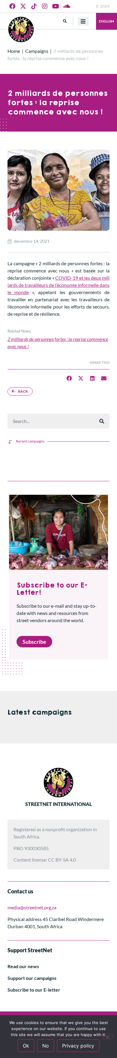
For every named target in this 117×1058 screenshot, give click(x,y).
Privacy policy (78, 1046)
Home (14, 51)
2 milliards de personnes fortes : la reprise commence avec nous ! (58, 342)
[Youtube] (55, 6)
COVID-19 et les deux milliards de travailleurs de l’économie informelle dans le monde (59, 285)
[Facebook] (12, 6)
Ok (26, 1046)
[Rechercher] (101, 421)
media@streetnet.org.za (32, 907)
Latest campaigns (40, 712)
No (45, 1046)
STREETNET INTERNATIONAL (58, 804)
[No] (107, 1036)
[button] (65, 21)
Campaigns (36, 51)
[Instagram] (45, 6)
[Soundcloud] (66, 6)
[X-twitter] (23, 6)
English (106, 21)
